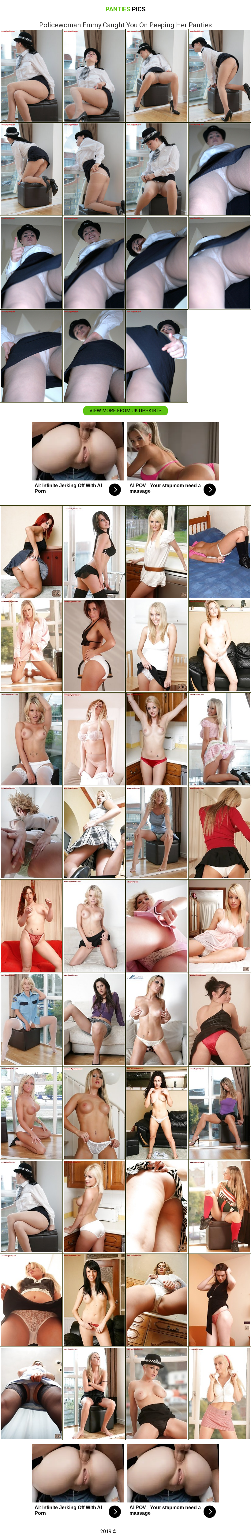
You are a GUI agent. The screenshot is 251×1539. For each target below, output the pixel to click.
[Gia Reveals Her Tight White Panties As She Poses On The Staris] (219, 833)
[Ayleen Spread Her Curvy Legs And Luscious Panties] (157, 926)
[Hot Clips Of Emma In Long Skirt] (157, 646)
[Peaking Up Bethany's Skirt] (31, 552)
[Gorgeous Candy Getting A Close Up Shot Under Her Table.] (157, 739)
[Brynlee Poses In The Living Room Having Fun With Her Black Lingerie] (94, 552)
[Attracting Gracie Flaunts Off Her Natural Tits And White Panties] (31, 1113)
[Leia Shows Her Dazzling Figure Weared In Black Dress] (219, 1300)
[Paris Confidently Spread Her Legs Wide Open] (31, 739)
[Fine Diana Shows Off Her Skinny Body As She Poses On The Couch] (219, 646)
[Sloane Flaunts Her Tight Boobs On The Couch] (94, 739)
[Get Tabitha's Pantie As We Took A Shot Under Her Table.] (31, 926)
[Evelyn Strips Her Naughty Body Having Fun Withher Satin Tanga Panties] (31, 646)
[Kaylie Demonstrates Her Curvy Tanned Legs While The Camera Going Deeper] (94, 833)
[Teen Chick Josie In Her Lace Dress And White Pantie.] (157, 1393)
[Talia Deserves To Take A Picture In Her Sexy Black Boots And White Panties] (219, 552)
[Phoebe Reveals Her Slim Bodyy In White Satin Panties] (94, 1206)
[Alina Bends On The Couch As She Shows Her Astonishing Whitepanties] (94, 1020)
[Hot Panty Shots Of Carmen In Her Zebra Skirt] (157, 1206)
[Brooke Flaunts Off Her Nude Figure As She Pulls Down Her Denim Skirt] (94, 1113)
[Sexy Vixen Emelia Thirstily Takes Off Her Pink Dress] (219, 739)
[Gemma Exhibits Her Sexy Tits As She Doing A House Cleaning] (94, 1300)
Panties (126, 9)
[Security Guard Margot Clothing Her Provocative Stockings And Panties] (31, 1020)
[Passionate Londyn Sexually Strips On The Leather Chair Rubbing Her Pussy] (157, 1113)
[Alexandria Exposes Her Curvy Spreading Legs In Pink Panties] (94, 1393)
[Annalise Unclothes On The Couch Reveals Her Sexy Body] (157, 1020)
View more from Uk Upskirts (125, 411)
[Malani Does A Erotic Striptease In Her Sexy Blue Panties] (219, 1113)
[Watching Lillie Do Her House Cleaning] (157, 552)
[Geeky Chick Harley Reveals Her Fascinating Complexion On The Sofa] (94, 926)
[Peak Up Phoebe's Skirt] (157, 1300)
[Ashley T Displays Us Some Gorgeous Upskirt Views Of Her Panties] (31, 1393)
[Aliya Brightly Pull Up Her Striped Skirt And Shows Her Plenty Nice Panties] (219, 1393)
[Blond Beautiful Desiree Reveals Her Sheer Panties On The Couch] (31, 833)
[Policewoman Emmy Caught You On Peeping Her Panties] (31, 1206)
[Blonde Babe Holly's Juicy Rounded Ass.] (219, 926)
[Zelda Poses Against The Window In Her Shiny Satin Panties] (157, 833)
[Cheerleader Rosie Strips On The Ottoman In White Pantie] (219, 1206)
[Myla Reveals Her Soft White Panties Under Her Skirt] (31, 1300)
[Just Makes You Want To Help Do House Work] (219, 1020)
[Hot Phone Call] (94, 646)
